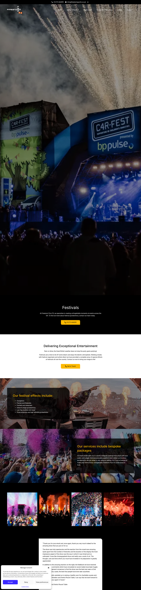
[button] (48, 568)
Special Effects (72, 10)
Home (60, 10)
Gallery (119, 10)
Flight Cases (88, 10)
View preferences (42, 582)
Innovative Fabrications (105, 10)
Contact (129, 10)
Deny (26, 582)
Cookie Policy (25, 586)
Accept (10, 582)
